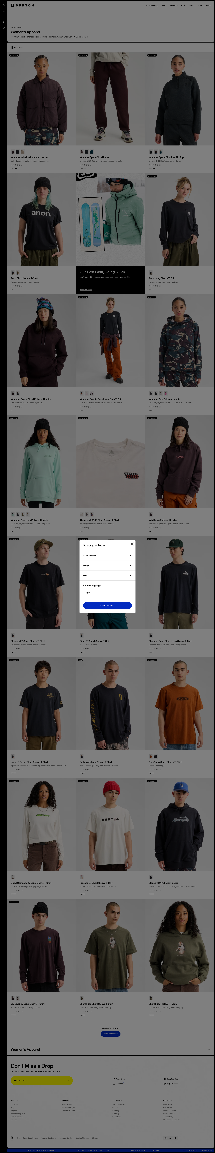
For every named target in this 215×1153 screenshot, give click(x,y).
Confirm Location (107, 605)
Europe (86, 565)
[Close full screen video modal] (132, 544)
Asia (85, 575)
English (87, 593)
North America (89, 556)
